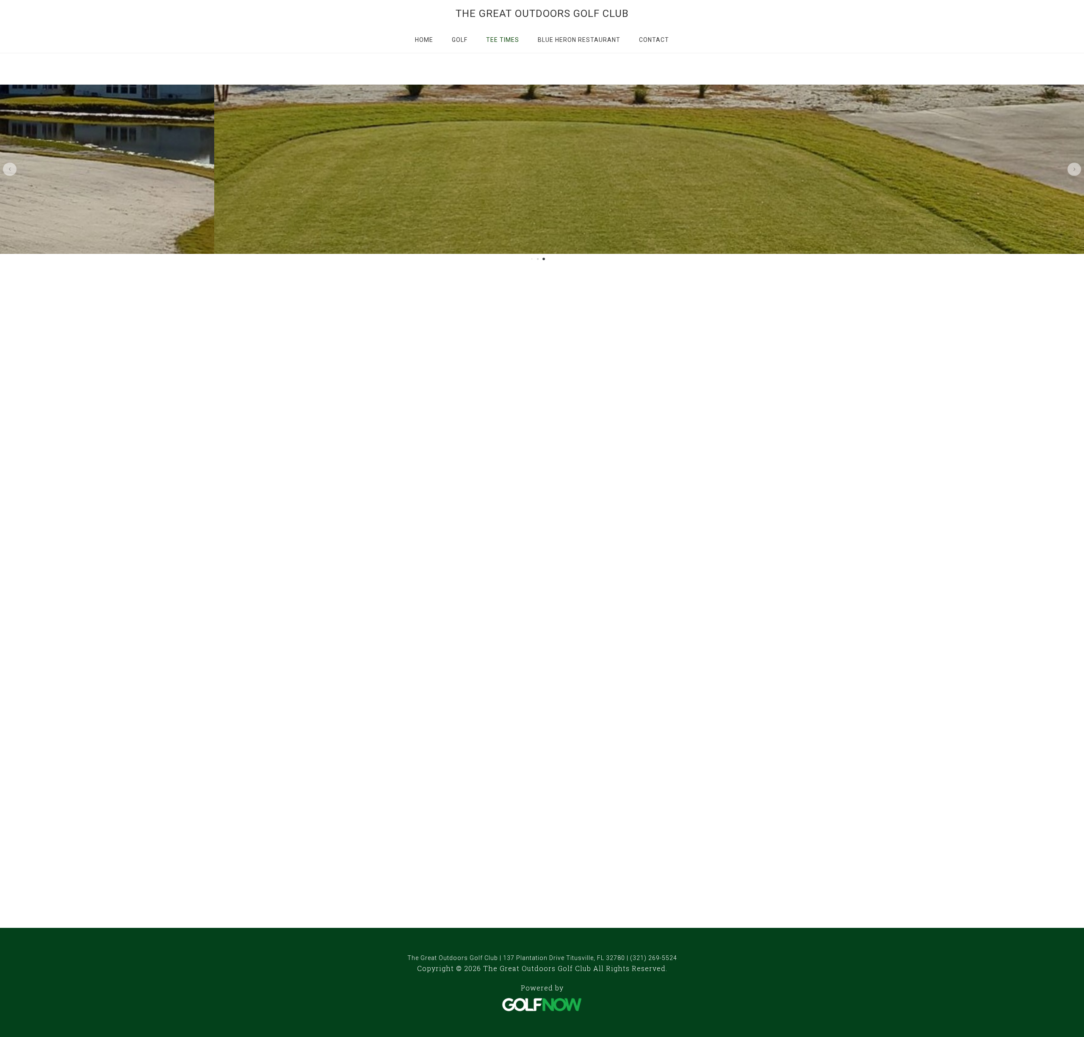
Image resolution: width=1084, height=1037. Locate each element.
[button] (10, 169)
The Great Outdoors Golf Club (542, 13)
